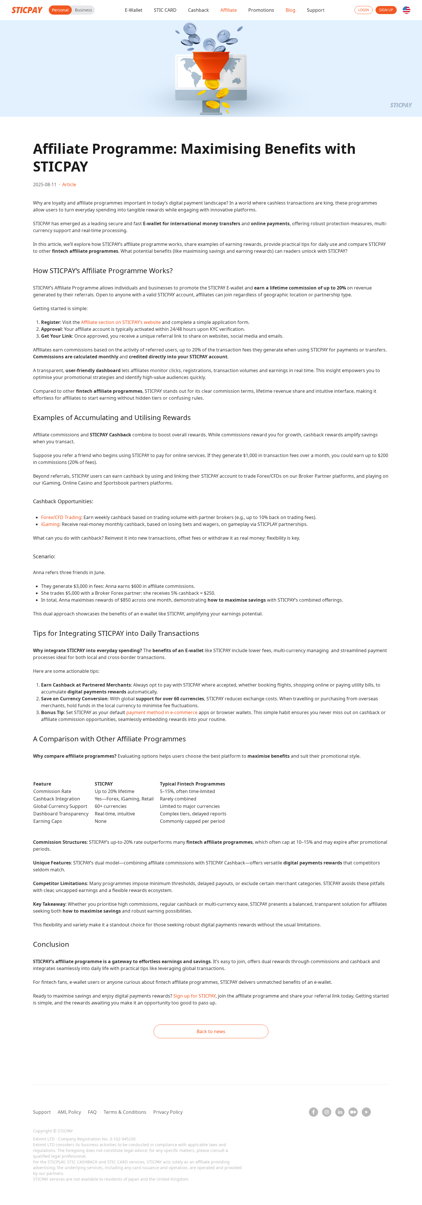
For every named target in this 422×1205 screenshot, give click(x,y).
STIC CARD (165, 10)
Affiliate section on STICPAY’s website (121, 322)
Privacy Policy (168, 1112)
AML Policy (69, 1112)
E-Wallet (133, 10)
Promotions (261, 10)
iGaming (50, 524)
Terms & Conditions (125, 1112)
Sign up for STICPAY (194, 996)
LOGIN (363, 9)
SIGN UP (386, 9)
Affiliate (228, 10)
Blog (290, 10)
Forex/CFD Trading (61, 517)
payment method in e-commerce (162, 712)
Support (316, 10)
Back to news (211, 1031)
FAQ (92, 1112)
